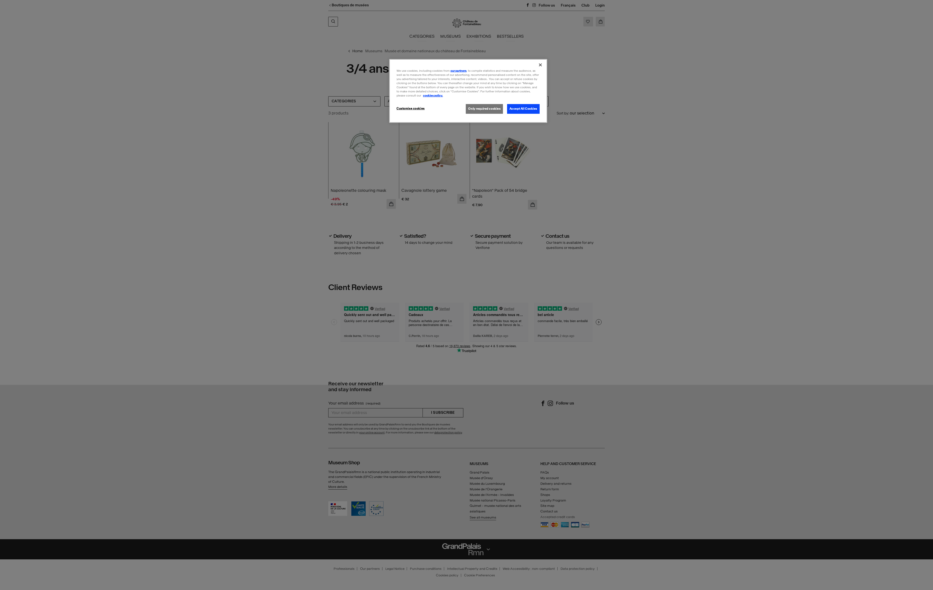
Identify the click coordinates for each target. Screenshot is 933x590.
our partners (458, 70)
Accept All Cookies (523, 108)
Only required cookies (484, 108)
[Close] (540, 65)
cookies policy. (433, 95)
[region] (468, 91)
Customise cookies (411, 108)
